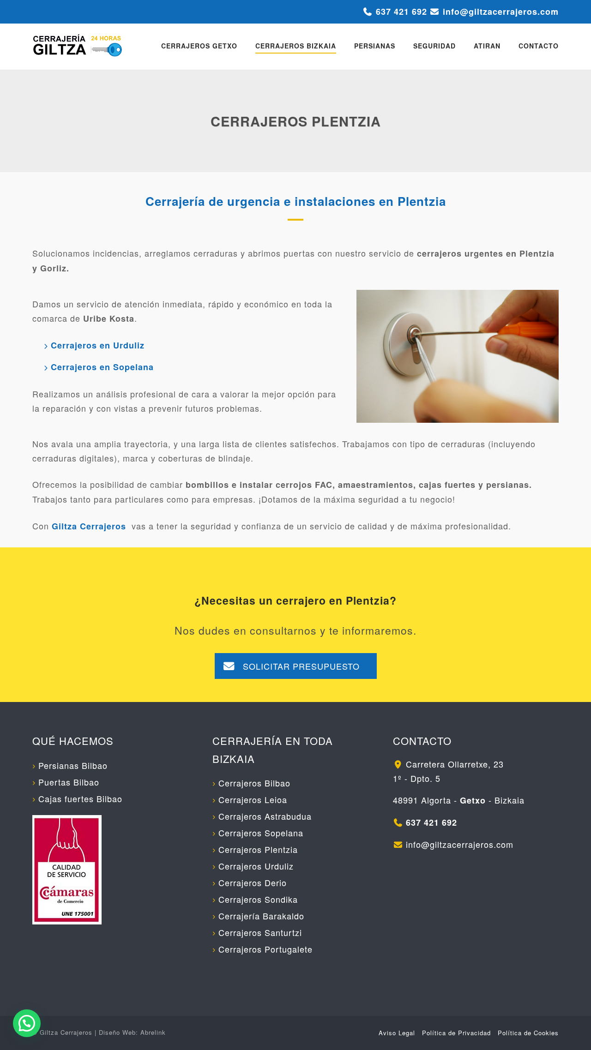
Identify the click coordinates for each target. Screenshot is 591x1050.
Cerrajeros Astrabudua (265, 816)
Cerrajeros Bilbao (254, 783)
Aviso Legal (397, 1032)
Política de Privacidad (456, 1032)
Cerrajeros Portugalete (265, 949)
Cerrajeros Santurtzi (260, 932)
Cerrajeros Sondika (258, 899)
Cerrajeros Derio (252, 882)
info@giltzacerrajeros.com (501, 12)
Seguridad (434, 45)
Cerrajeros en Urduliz (98, 345)
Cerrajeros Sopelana (260, 833)
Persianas (374, 45)
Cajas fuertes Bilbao (80, 798)
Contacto (539, 45)
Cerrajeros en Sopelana (102, 367)
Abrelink (153, 1032)
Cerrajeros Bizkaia (295, 45)
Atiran (487, 45)
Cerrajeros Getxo (199, 45)
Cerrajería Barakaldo (261, 916)
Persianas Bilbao (73, 765)
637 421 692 (401, 12)
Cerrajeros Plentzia (258, 849)
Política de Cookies (528, 1032)
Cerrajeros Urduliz (256, 866)
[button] (27, 1023)
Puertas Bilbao (68, 782)
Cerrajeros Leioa (252, 799)
